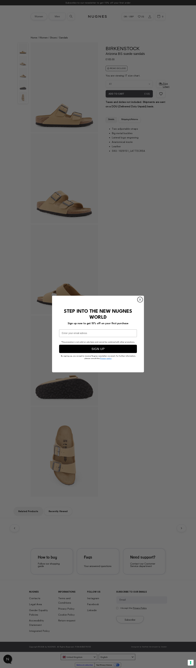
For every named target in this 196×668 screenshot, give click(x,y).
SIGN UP (98, 349)
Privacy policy (106, 358)
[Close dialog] (140, 299)
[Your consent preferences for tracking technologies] (191, 663)
